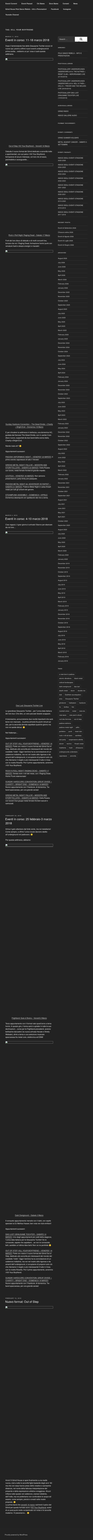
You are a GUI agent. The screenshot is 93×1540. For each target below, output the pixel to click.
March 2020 (62, 551)
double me (81, 690)
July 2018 (61, 635)
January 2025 (63, 339)
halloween (72, 703)
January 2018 (63, 661)
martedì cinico (64, 711)
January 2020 (63, 559)
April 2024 (61, 373)
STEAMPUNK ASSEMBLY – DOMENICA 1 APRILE (26, 495)
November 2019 (64, 567)
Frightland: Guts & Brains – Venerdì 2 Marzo (29, 1018)
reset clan (78, 731)
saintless (78, 735)
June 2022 (62, 457)
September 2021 (64, 495)
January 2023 (63, 428)
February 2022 (63, 474)
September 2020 (64, 525)
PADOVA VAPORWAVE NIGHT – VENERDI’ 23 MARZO (28, 456)
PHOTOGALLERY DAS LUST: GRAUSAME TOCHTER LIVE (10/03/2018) (68, 95)
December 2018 (64, 614)
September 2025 (64, 305)
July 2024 (61, 360)
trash (71, 748)
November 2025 (64, 296)
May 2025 (61, 322)
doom (73, 690)
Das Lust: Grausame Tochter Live (29, 705)
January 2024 (63, 381)
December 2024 (64, 343)
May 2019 (61, 593)
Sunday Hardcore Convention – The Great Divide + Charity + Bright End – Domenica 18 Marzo (29, 425)
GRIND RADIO (63, 111)
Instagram (67, 9)
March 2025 (62, 330)
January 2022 (63, 478)
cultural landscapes (66, 682)
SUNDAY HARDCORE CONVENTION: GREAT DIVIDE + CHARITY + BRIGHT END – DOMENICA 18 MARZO (28, 783)
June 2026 (62, 267)
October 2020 (63, 521)
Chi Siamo (41, 3)
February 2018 (63, 656)
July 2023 (61, 402)
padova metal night (66, 727)
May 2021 (61, 512)
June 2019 (62, 589)
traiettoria (62, 748)
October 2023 (63, 394)
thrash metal (79, 743)
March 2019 (62, 601)
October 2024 (63, 351)
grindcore (62, 703)
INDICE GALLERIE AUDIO (67, 115)
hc (60, 707)
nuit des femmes (65, 719)
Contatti (66, 3)
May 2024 (61, 368)
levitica (66, 707)
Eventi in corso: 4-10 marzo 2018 (26, 518)
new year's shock (75, 715)
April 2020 (61, 546)
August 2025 (62, 309)
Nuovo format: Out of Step (22, 1301)
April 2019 (61, 597)
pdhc (77, 727)
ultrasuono (79, 748)
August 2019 (62, 580)
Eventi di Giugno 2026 (66, 245)
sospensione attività (76, 739)
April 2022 (61, 466)
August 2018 (62, 631)
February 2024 (63, 377)
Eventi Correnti (11, 3)
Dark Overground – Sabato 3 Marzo (29, 1215)
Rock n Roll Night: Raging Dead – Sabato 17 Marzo (29, 235)
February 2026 (63, 284)
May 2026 (61, 271)
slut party (62, 739)
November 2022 (64, 436)
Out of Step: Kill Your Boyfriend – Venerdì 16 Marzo (29, 146)
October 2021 (63, 491)
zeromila (73, 756)
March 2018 (62, 652)
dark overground (65, 686)
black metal (78, 678)
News (75, 3)
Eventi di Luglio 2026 (65, 240)
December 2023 (64, 385)
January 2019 (63, 610)
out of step (78, 719)
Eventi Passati (26, 3)
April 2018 (61, 648)
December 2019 (64, 563)
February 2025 (63, 334)
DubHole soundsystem (73, 694)
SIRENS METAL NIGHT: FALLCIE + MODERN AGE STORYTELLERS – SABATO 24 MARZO (26, 466)
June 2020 (62, 538)
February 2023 (63, 423)
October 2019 (63, 572)
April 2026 (61, 275)
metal (74, 711)
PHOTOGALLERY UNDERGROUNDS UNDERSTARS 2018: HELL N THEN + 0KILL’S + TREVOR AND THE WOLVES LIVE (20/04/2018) (72, 85)
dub (60, 694)
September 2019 (64, 576)
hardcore (82, 703)
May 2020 (61, 542)
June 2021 (62, 508)
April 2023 (61, 415)
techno (69, 743)
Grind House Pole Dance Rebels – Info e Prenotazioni (26, 9)
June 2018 (62, 640)
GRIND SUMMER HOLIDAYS (68, 138)
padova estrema (65, 723)
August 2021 (62, 500)
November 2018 (64, 618)
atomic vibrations (65, 678)
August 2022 (62, 449)
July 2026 (61, 262)
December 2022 (64, 432)
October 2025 (63, 301)
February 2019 (63, 606)
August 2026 (62, 258)
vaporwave (63, 756)
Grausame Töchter (72, 699)
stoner (61, 743)
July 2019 (61, 584)
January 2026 (63, 288)
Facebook (55, 9)
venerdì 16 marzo (28, 1504)
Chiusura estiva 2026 (65, 232)
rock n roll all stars (65, 735)
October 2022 (63, 440)
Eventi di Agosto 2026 (66, 236)
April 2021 (61, 517)
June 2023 (62, 406)
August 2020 (62, 529)
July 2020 (61, 534)
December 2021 (64, 483)
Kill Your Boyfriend (38, 1507)
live (73, 707)
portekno (62, 731)
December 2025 (64, 292)
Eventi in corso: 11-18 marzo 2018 (27, 40)
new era (82, 711)
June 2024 (62, 364)
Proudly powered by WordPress (16, 1535)
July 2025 (61, 313)
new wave (62, 715)
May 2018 (61, 644)
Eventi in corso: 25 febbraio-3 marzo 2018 (28, 821)
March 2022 (62, 470)
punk (70, 731)
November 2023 (64, 390)
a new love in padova (66, 674)
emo (60, 699)
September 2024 (64, 356)
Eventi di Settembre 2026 (67, 228)
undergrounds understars (68, 752)
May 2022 (61, 461)
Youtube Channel (12, 14)
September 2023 (64, 398)
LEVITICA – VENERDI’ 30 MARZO (19, 476)
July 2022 (61, 453)
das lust (77, 686)
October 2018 (63, 623)
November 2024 (64, 347)
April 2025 (61, 326)
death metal (63, 690)
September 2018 (64, 627)
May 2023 (61, 411)
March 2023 (62, 419)
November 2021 (64, 487)
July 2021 (61, 504)
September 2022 (64, 445)
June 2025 (62, 317)
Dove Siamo (53, 3)
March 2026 (62, 279)
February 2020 (63, 555)
